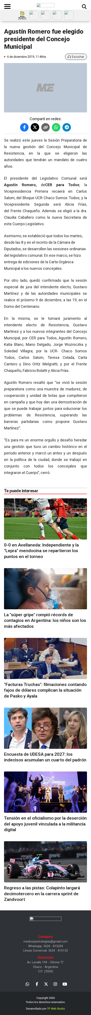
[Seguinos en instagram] (55, 983)
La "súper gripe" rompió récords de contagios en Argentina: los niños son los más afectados (45, 620)
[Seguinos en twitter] (46, 983)
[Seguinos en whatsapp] (27, 983)
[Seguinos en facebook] (36, 983)
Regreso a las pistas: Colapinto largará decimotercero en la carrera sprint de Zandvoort (42, 893)
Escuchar (78, 56)
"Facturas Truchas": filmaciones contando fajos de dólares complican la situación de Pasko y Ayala (45, 690)
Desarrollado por (45, 1008)
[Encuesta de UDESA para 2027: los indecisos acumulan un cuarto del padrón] (45, 728)
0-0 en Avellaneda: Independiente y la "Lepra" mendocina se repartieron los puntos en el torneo (41, 550)
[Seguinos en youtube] (64, 983)
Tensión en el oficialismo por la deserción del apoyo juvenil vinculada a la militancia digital (45, 824)
